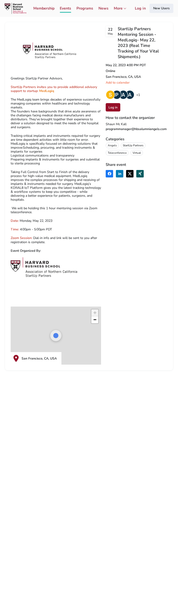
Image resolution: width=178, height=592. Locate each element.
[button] (118, 83)
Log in (140, 8)
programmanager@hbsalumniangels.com (136, 129)
